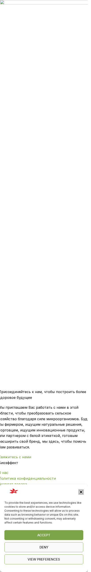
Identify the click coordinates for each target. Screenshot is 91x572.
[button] (81, 492)
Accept (43, 535)
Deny (44, 547)
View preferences (44, 559)
